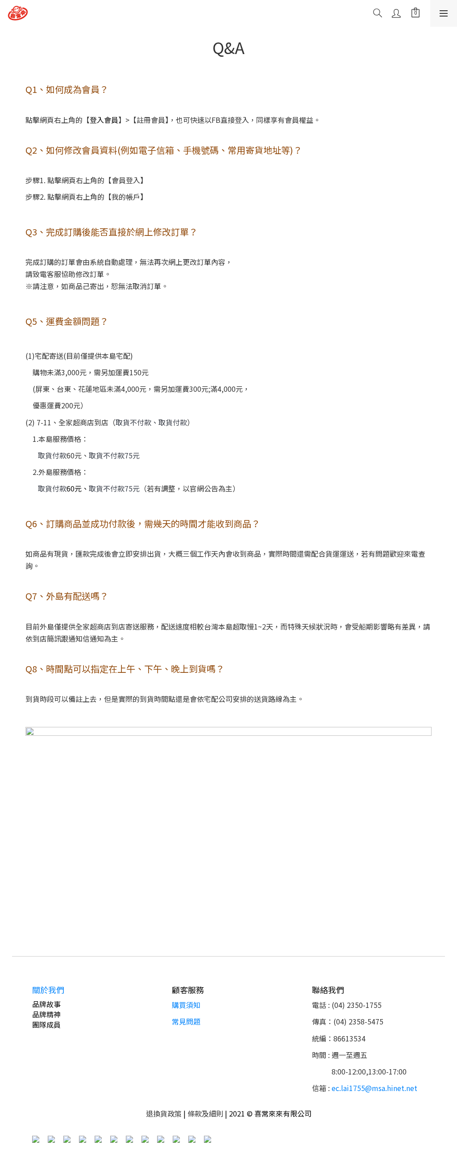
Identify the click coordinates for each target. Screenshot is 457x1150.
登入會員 (104, 119)
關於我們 (48, 989)
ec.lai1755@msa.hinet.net (374, 1088)
